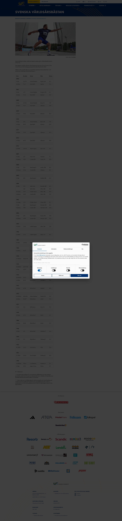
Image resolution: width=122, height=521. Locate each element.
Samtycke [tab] (39, 249)
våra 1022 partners (41, 255)
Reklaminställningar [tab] (68, 249)
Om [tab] (82, 249)
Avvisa (42, 275)
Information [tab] (53, 249)
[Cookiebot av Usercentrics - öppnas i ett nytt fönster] (82, 245)
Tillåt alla (79, 275)
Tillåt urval (61, 275)
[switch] (54, 270)
